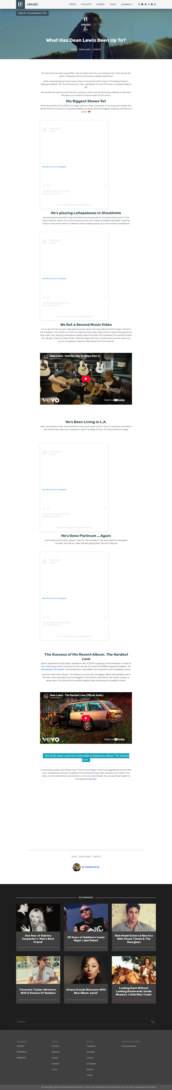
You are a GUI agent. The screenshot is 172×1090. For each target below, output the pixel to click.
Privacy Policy (114, 1087)
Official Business (131, 1042)
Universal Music (129, 1046)
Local (113, 4)
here (94, 779)
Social (90, 1042)
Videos (72, 4)
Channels (126, 4)
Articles (55, 1046)
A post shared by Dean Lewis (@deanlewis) (74, 205)
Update (97, 49)
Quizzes (100, 4)
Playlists (86, 4)
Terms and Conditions (95, 1087)
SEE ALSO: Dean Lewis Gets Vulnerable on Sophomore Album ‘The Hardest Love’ (87, 757)
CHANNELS (22, 1042)
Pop (86, 30)
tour (73, 49)
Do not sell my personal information (139, 1087)
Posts (55, 1042)
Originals (22, 1052)
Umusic (20, 1046)
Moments (21, 1058)
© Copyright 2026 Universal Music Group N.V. (62, 1087)
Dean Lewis (85, 49)
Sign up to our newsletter (32, 13)
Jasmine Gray (92, 867)
